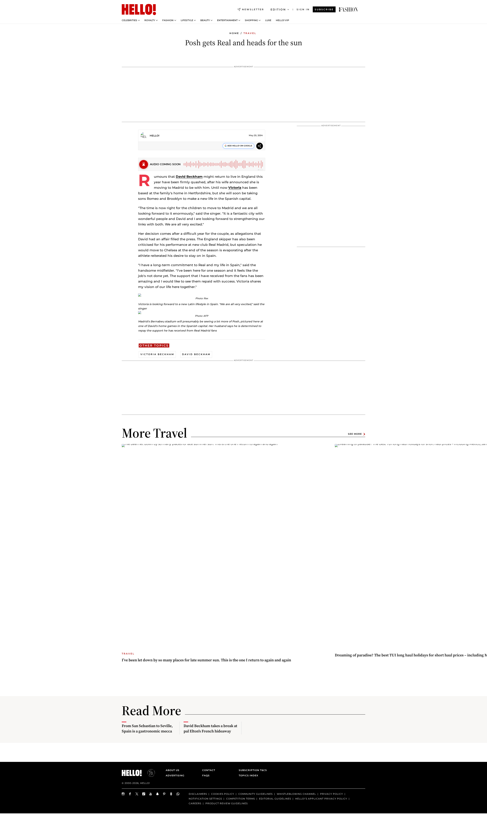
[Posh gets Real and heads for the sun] (348, 9)
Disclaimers (198, 793)
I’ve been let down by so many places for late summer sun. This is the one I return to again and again (206, 660)
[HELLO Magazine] (139, 9)
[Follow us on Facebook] (130, 793)
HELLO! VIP (282, 20)
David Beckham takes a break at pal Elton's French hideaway (210, 728)
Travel (250, 33)
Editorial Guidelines (275, 798)
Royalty (149, 20)
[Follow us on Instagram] (123, 793)
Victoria (234, 188)
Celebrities (129, 20)
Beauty (205, 20)
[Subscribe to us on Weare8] (171, 793)
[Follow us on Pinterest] (164, 793)
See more (355, 434)
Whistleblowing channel (296, 793)
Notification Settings (205, 798)
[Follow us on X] (136, 793)
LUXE (268, 20)
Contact (208, 770)
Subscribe (324, 9)
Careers (195, 803)
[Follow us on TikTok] (143, 793)
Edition (278, 9)
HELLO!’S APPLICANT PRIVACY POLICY (321, 798)
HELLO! (154, 135)
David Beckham (189, 176)
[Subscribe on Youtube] (150, 793)
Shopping (251, 20)
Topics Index (248, 775)
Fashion (167, 20)
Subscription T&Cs (252, 770)
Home (234, 33)
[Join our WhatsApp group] (178, 793)
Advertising (175, 775)
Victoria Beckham (157, 354)
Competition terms (240, 798)
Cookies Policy (222, 793)
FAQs (206, 775)
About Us (172, 770)
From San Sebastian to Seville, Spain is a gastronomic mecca (147, 728)
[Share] (259, 146)
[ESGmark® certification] (149, 773)
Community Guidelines (255, 793)
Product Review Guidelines (226, 803)
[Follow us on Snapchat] (157, 793)
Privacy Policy (331, 793)
